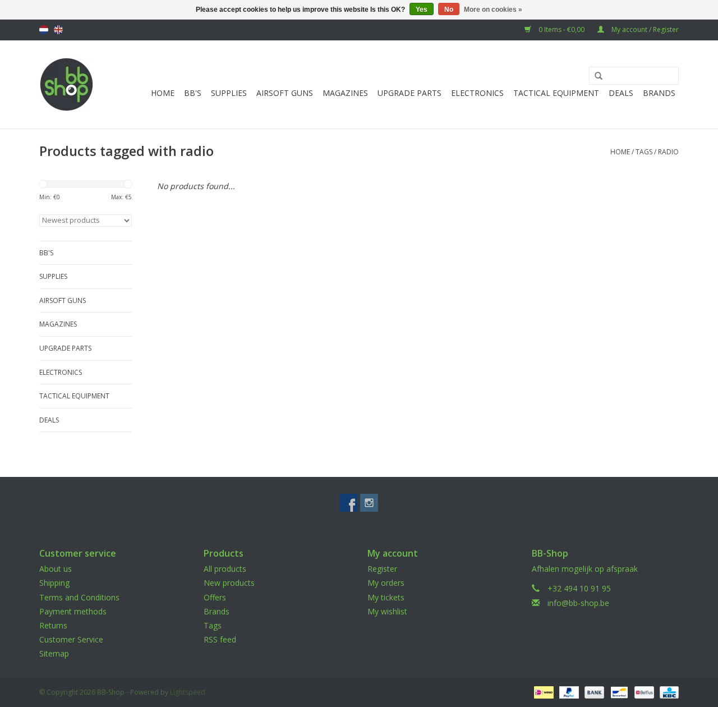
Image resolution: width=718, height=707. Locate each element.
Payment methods (73, 611)
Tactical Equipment (556, 93)
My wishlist (387, 611)
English (58, 29)
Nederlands (43, 29)
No (448, 9)
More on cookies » (493, 9)
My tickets (385, 597)
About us (55, 568)
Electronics (477, 93)
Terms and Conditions (79, 597)
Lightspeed (187, 692)
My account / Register (644, 29)
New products (229, 582)
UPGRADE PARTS (409, 93)
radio (668, 152)
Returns (53, 625)
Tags (644, 152)
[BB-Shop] (66, 84)
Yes (421, 9)
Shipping (54, 582)
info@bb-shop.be (578, 603)
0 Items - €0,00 (561, 29)
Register (382, 568)
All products (225, 568)
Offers (215, 597)
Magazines (345, 93)
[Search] (594, 76)
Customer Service (71, 639)
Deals (621, 93)
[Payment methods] (542, 691)
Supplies (229, 93)
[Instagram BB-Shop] (369, 503)
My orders (385, 582)
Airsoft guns (284, 93)
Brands (659, 93)
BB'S (192, 93)
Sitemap (54, 653)
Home (162, 93)
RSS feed (220, 639)
